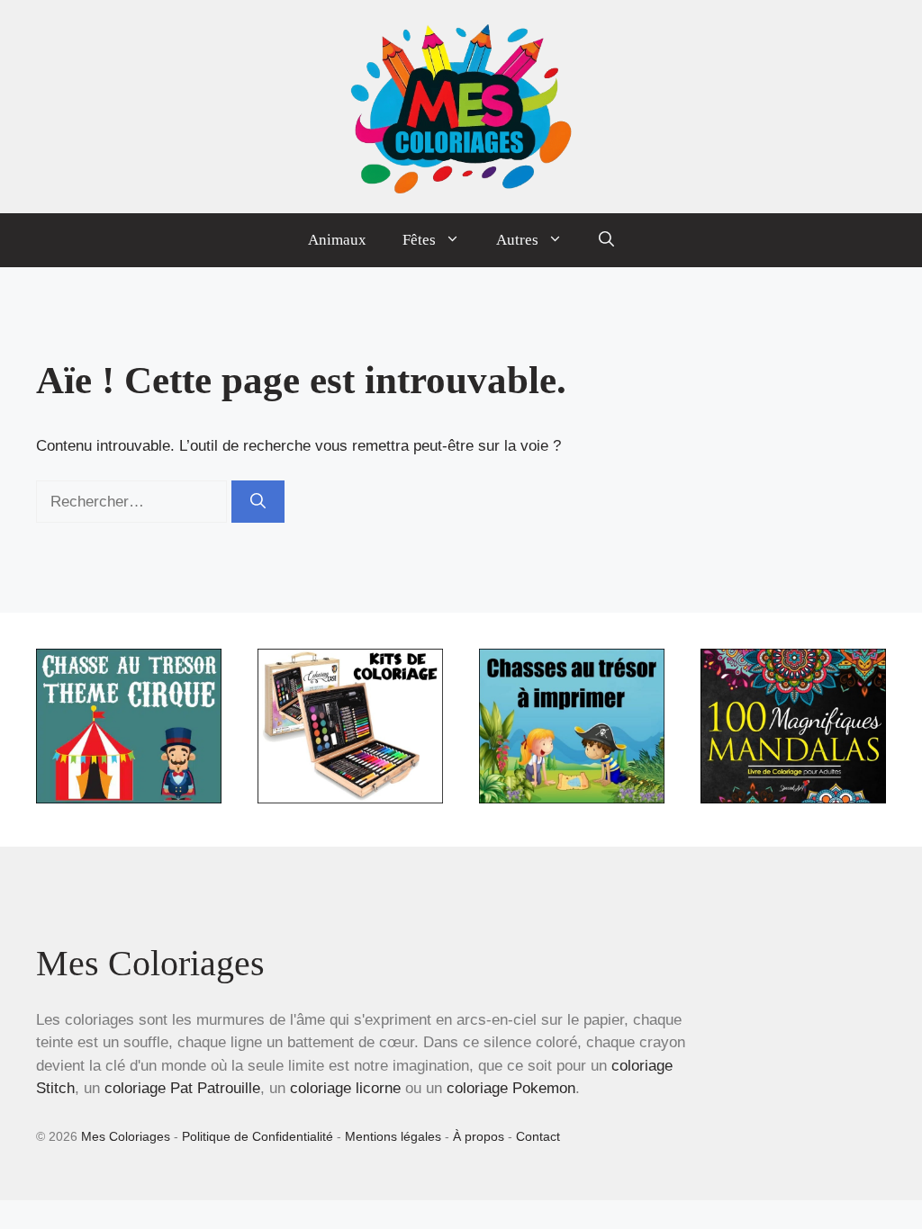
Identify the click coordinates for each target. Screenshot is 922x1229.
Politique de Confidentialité (257, 1136)
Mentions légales (393, 1136)
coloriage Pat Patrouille (182, 1088)
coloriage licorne (345, 1088)
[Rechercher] (258, 502)
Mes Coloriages (125, 1136)
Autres (517, 239)
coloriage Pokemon (511, 1088)
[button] (606, 240)
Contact (538, 1136)
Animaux (337, 239)
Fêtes (419, 239)
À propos (478, 1136)
